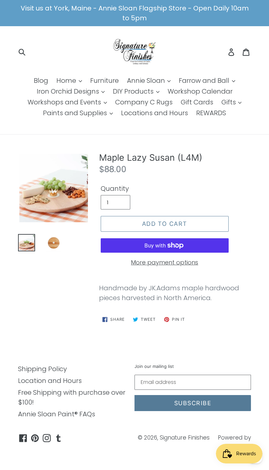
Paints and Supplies (76, 113)
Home (67, 80)
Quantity (115, 188)
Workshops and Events (65, 102)
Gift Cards (197, 102)
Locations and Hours (154, 113)
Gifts (229, 102)
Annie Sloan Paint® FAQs (56, 414)
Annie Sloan (147, 80)
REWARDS (211, 113)
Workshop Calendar (200, 91)
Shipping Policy (42, 368)
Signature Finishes (185, 438)
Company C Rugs (144, 102)
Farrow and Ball (205, 80)
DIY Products (134, 91)
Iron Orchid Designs (69, 91)
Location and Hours (50, 380)
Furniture (104, 80)
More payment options (164, 262)
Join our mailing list (154, 366)
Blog (41, 80)
